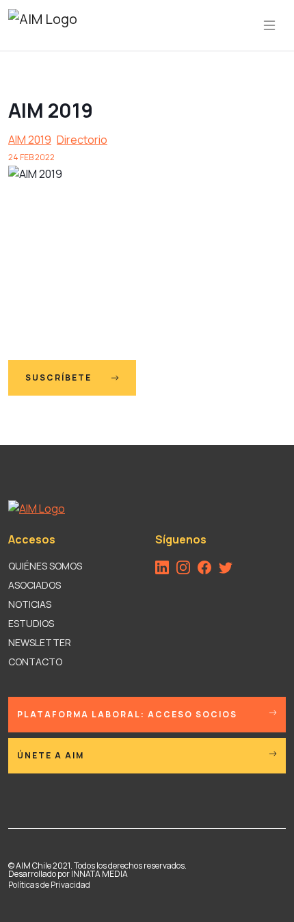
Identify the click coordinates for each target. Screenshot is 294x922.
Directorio (82, 139)
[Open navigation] (269, 25)
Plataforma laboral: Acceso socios (127, 714)
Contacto (35, 661)
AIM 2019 (29, 139)
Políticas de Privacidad (49, 885)
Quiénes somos (45, 565)
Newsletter (39, 642)
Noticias (29, 604)
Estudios (31, 623)
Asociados (34, 584)
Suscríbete (59, 377)
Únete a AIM (50, 755)
